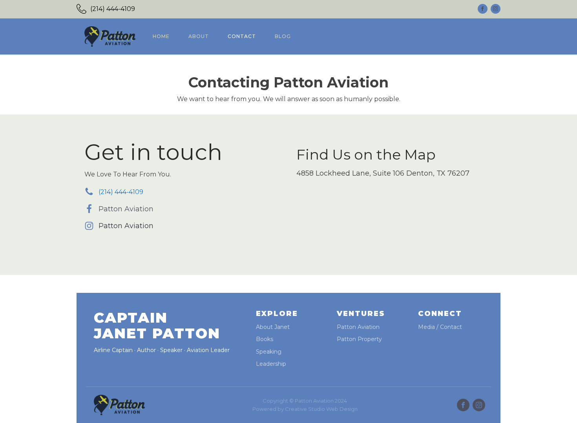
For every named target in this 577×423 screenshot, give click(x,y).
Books (264, 339)
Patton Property (359, 339)
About (198, 36)
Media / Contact (440, 327)
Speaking (268, 352)
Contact (242, 36)
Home (161, 36)
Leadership (271, 364)
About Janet (273, 327)
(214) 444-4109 (112, 9)
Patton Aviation (126, 209)
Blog (283, 36)
